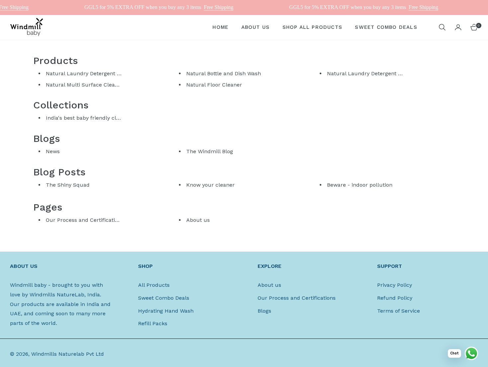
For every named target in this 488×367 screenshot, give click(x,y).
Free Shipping (213, 7)
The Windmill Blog (209, 151)
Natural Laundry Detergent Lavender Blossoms (106, 73)
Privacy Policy (394, 285)
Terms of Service (398, 311)
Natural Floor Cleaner (214, 85)
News (53, 151)
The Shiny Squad (68, 185)
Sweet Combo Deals (163, 298)
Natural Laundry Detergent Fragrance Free (382, 73)
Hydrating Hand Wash (166, 311)
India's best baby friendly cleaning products (102, 118)
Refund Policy (394, 298)
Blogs (264, 311)
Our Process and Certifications (85, 220)
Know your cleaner (210, 185)
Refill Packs (152, 323)
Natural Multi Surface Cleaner (84, 85)
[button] (442, 27)
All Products (154, 285)
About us (198, 220)
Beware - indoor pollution (359, 185)
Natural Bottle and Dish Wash (223, 73)
